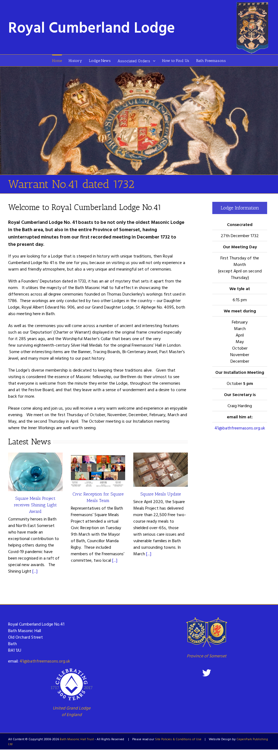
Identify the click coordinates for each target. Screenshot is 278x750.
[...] (34, 571)
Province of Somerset (206, 655)
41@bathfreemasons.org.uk (239, 428)
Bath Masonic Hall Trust (77, 738)
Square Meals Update (160, 494)
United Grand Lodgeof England (71, 711)
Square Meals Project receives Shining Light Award (35, 505)
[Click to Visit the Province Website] (206, 632)
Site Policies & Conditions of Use (178, 738)
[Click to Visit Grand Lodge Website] (71, 684)
